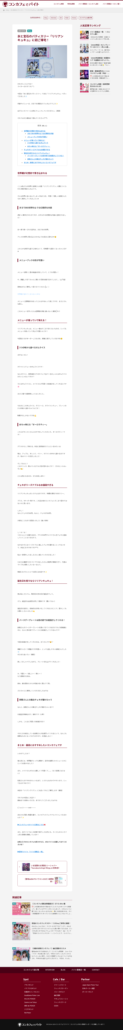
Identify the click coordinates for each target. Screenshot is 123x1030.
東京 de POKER (29, 1006)
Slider (67, 18)
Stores (74, 18)
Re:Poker (27, 1013)
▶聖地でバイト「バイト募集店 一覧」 (30, 852)
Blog (7, 10)
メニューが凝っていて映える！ (34, 141)
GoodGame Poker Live (32, 996)
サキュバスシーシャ (61, 999)
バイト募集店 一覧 (78, 970)
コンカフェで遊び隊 (31, 970)
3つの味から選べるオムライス (37, 143)
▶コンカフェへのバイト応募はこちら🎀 (31, 825)
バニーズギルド (59, 992)
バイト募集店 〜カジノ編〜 (112, 4)
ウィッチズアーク (60, 1002)
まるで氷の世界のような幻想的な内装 (40, 134)
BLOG (63, 970)
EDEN (56, 1006)
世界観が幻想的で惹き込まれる (34, 131)
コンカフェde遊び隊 (86, 18)
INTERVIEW (49, 970)
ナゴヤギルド (29, 1009)
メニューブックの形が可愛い (37, 137)
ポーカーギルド (87, 992)
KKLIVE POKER (29, 999)
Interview (53, 18)
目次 (39, 126)
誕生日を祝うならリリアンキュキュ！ (37, 153)
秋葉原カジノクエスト (32, 992)
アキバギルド (29, 985)
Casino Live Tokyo (30, 1002)
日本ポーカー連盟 (88, 989)
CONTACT (96, 970)
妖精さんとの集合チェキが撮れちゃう (40, 159)
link (61, 18)
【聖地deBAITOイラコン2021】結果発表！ (39, 880)
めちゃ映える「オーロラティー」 (38, 146)
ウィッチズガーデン (61, 989)
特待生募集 (71, 4)
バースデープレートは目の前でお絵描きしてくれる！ (45, 156)
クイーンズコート (60, 985)
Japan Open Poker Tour (90, 985)
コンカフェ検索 (59, 4)
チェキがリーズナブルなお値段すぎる (37, 150)
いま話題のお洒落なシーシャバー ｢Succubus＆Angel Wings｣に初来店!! (45, 867)
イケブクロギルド (30, 989)
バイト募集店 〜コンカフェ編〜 (89, 4)
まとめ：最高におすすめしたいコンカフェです (40, 163)
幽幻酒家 (57, 996)
